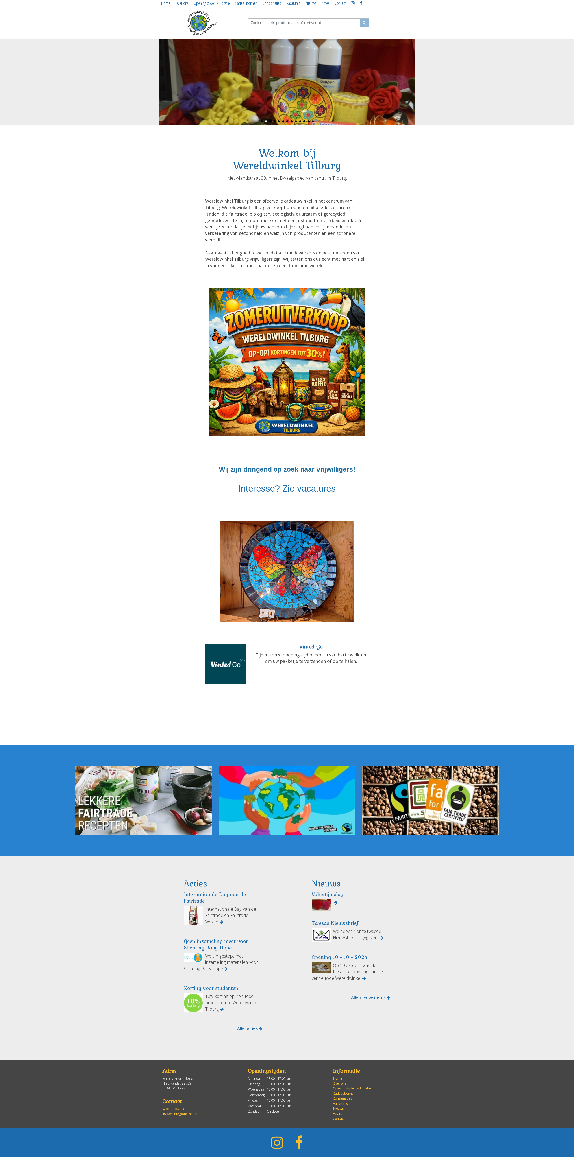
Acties (326, 3)
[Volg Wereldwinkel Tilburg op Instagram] (353, 4)
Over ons (182, 3)
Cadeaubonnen (246, 3)
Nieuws (310, 3)
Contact (340, 3)
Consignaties (272, 3)
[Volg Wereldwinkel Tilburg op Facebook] (362, 4)
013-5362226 (175, 1109)
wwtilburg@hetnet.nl (181, 1114)
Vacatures (293, 3)
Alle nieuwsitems (369, 997)
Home (165, 3)
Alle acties (248, 1028)
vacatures (316, 488)
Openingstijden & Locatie (212, 3)
